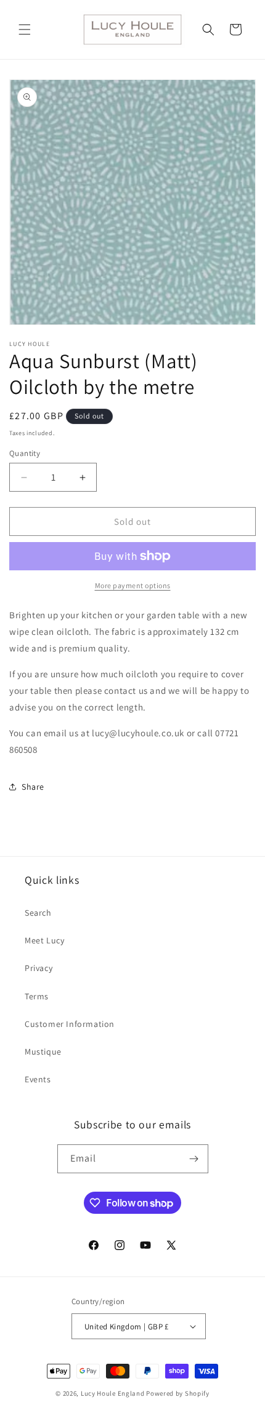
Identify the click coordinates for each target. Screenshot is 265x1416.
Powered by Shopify (178, 1393)
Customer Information (70, 1023)
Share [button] (33, 786)
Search (38, 912)
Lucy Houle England (113, 1393)
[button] (24, 29)
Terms (37, 996)
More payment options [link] (133, 585)
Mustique (43, 1051)
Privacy (38, 968)
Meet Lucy (44, 940)
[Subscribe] (194, 1158)
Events (38, 1079)
